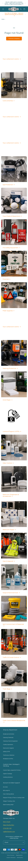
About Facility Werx (8, 825)
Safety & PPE (6, 751)
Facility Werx (7, 852)
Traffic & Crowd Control (11, 657)
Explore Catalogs (7, 773)
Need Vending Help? (8, 804)
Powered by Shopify (15, 852)
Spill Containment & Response (13, 624)
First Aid (6, 279)
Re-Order (5, 787)
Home (3, 19)
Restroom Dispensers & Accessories (11, 495)
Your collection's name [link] (11, 59)
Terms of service (10, 855)
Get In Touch (6, 821)
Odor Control (7, 463)
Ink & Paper (7, 400)
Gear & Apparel (8, 561)
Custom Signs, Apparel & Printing (11, 770)
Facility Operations (8, 744)
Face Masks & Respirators (11, 216)
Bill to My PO (6, 790)
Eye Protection (8, 184)
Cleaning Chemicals (8, 737)
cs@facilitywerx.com (9, 831)
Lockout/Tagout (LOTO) (11, 431)
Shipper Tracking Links (9, 801)
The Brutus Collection (8, 755)
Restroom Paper (8, 529)
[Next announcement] (25, 3)
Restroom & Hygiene (8, 748)
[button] (3, 9)
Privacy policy (24, 852)
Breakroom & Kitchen (8, 734)
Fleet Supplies (8, 310)
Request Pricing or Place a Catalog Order (13, 797)
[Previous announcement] (3, 3)
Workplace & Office (8, 758)
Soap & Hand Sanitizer (10, 592)
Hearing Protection (9, 368)
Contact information (11, 857)
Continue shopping (14, 38)
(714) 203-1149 (7, 828)
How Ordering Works (8, 794)
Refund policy (20, 857)
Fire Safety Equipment (10, 247)
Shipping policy (19, 855)
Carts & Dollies (8, 100)
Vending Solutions (8, 777)
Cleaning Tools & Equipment (10, 741)
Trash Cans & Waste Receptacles (14, 720)
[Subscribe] (23, 842)
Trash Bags (6, 689)
